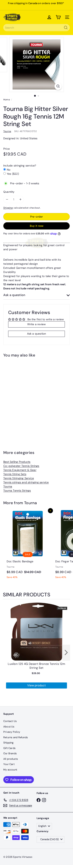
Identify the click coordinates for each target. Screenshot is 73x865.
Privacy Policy (11, 732)
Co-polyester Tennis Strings (21, 466)
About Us (9, 726)
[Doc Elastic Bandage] (27, 545)
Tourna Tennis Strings (17, 490)
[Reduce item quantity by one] (7, 199)
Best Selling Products (16, 462)
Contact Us (10, 721)
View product (36, 685)
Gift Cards (9, 748)
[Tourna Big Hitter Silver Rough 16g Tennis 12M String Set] (27, 397)
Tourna (7, 486)
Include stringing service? (19, 165)
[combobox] (36, 27)
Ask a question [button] (36, 333)
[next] (66, 653)
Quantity (9, 192)
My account (10, 769)
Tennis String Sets (14, 474)
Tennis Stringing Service (18, 478)
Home (6, 99)
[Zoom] (58, 86)
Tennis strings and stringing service (26, 482)
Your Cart (9, 764)
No (8, 169)
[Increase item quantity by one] (20, 199)
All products (10, 759)
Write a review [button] (36, 324)
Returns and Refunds (15, 737)
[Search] (66, 27)
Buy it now (36, 226)
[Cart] (58, 17)
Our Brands (10, 753)
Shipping (8, 207)
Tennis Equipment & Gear (19, 470)
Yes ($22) (13, 174)
